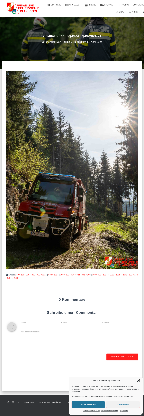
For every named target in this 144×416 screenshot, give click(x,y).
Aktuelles (74, 5)
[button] (138, 380)
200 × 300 (30, 275)
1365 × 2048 (121, 275)
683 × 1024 (53, 275)
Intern (135, 12)
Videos (125, 5)
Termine (92, 5)
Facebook (8, 402)
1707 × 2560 (12, 278)
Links (121, 12)
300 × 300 (64, 275)
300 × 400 (96, 275)
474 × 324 (75, 275)
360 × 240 (133, 275)
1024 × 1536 (108, 275)
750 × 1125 (42, 275)
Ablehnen (123, 404)
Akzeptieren (88, 404)
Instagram (13, 402)
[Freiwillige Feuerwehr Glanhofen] (22, 8)
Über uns (108, 5)
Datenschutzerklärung (91, 411)
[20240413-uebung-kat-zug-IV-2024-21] (72, 170)
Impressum (124, 411)
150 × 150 (19, 275)
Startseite (56, 5)
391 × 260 (86, 275)
